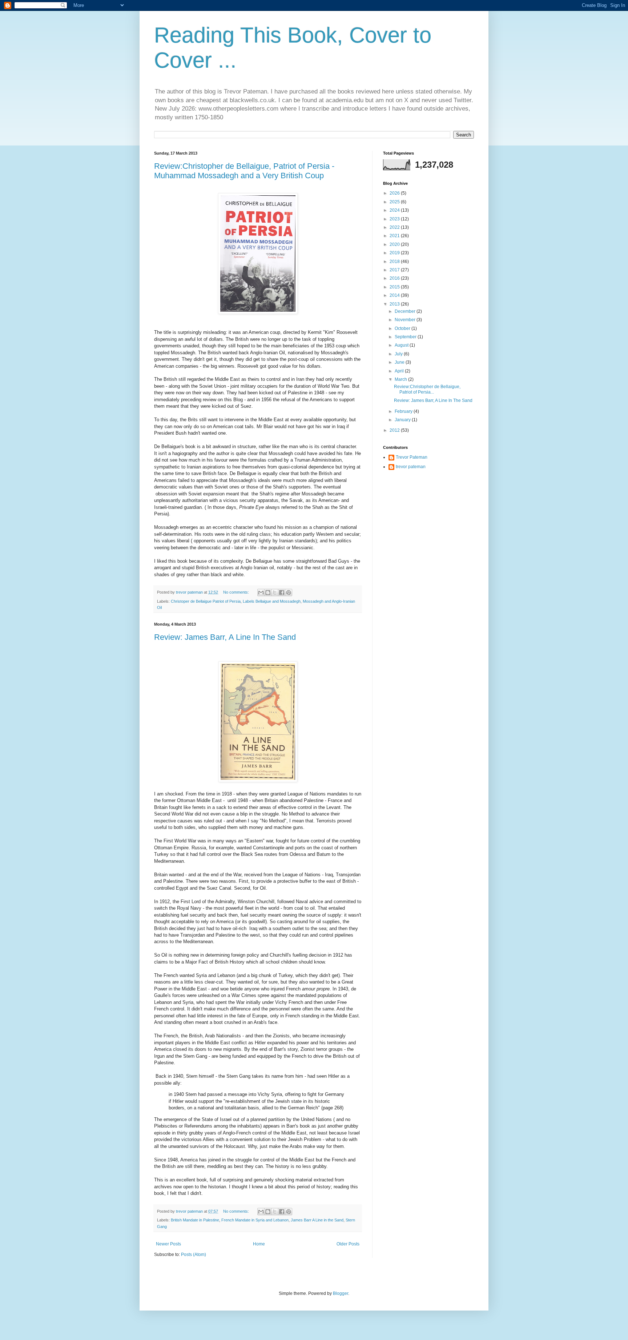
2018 (395, 261)
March (401, 379)
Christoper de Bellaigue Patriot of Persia (206, 601)
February (404, 411)
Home (259, 1244)
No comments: (236, 592)
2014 (395, 295)
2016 (395, 278)
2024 (395, 210)
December (405, 311)
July (399, 353)
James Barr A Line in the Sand (317, 1220)
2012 (395, 430)
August (402, 345)
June (400, 362)
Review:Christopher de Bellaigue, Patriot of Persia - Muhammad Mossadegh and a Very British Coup (244, 170)
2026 (395, 193)
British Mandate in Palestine (195, 1220)
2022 (395, 227)
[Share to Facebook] (281, 592)
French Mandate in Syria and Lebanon (255, 1220)
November (405, 319)
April (400, 371)
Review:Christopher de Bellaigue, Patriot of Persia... (427, 389)
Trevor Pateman (411, 457)
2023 (395, 219)
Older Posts (348, 1244)
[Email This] (261, 592)
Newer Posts (168, 1244)
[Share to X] (274, 592)
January (403, 419)
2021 (395, 235)
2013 (395, 304)
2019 (395, 252)
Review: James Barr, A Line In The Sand (225, 637)
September (406, 336)
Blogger (340, 1293)
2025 (395, 201)
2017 (395, 269)
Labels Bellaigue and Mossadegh (272, 601)
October (403, 328)
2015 (395, 287)
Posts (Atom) (193, 1254)
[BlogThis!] (267, 592)
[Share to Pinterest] (288, 592)
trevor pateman (411, 466)
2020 (395, 244)
